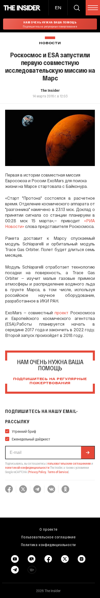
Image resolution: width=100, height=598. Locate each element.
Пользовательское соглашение (48, 537)
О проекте (48, 529)
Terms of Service (57, 472)
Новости (50, 43)
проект (61, 312)
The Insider (50, 90)
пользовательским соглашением (69, 463)
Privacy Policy (37, 472)
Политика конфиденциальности (48, 544)
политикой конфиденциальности (27, 467)
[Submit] (87, 452)
